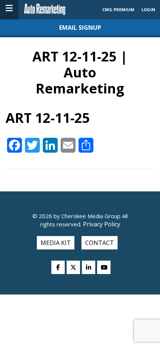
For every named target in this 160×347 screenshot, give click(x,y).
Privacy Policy (100, 224)
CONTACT (99, 243)
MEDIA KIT (56, 243)
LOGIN (148, 9)
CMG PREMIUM (118, 9)
